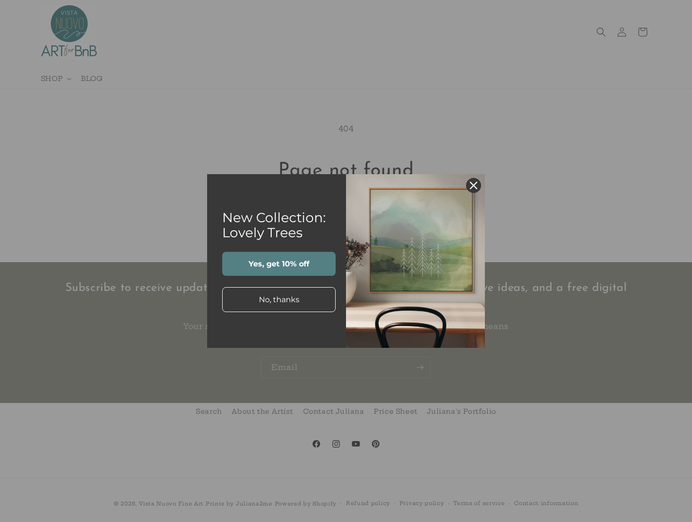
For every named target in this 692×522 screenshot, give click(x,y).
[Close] (473, 185)
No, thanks (279, 299)
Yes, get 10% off (279, 263)
